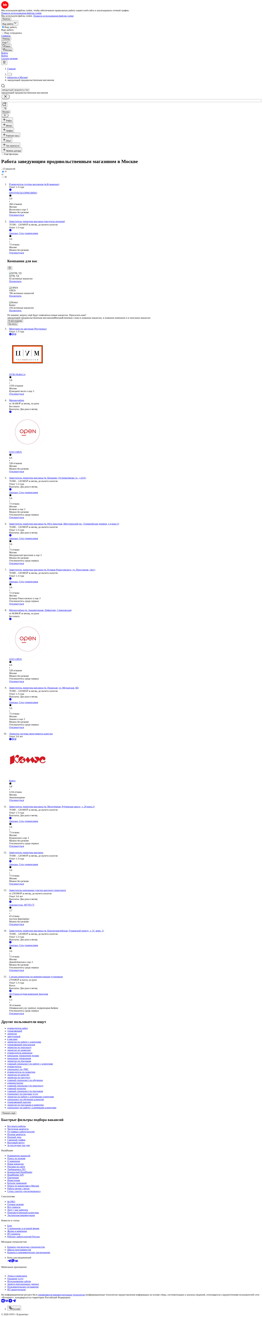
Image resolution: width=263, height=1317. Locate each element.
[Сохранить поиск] (4, 104)
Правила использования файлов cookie (53, 16)
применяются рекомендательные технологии (61, 1294)
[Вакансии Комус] (134, 760)
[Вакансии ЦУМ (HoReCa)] (134, 354)
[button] (4, 53)
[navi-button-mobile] (4, 62)
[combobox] (15, 89)
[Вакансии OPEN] (134, 432)
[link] (6, 46)
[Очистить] (5, 96)
